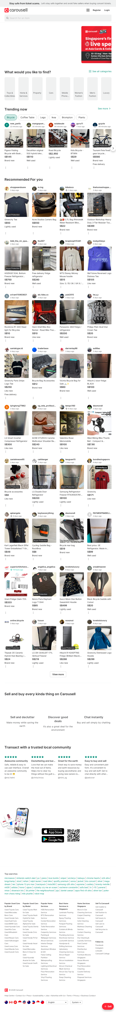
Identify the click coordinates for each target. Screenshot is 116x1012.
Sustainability (38, 996)
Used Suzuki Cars (12, 952)
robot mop (39, 893)
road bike (47, 881)
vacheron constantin (68, 887)
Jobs (47, 996)
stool (19, 881)
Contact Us (20, 996)
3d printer (30, 890)
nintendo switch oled (26, 878)
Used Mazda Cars (12, 949)
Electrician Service (66, 938)
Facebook (99, 945)
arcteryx (72, 878)
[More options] (6, 168)
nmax (7, 890)
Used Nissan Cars (12, 938)
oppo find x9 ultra (83, 890)
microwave (10, 878)
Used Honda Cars (11, 918)
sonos (73, 881)
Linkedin (98, 951)
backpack (41, 884)
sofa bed (84, 887)
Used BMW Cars (11, 924)
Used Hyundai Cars (12, 926)
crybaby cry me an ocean (45, 887)
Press (29, 996)
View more (58, 674)
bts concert (90, 881)
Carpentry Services (48, 932)
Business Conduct (88, 996)
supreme (80, 884)
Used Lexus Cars (11, 946)
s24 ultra (106, 878)
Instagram (99, 948)
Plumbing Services (66, 935)
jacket (80, 881)
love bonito (54, 878)
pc (38, 878)
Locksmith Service (66, 941)
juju (57, 890)
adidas (14, 887)
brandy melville (102, 884)
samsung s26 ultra (66, 884)
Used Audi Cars (11, 921)
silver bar (97, 890)
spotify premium (61, 881)
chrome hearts (93, 878)
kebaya (81, 878)
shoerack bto (17, 890)
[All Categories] (88, 10)
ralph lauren (35, 881)
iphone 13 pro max (26, 884)
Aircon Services (47, 941)
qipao (29, 887)
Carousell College (102, 954)
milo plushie (27, 893)
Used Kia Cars (10, 929)
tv (91, 887)
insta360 (52, 884)
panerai (101, 887)
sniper (63, 878)
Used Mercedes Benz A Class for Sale (29, 952)
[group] (58, 44)
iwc (13, 884)
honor (22, 887)
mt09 (7, 887)
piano (44, 878)
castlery (90, 884)
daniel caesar (67, 890)
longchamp (10, 881)
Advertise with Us (58, 996)
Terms (69, 996)
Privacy (76, 996)
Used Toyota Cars (12, 910)
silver (100, 881)
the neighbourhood (45, 890)
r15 (95, 887)
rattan (25, 881)
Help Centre (9, 996)
